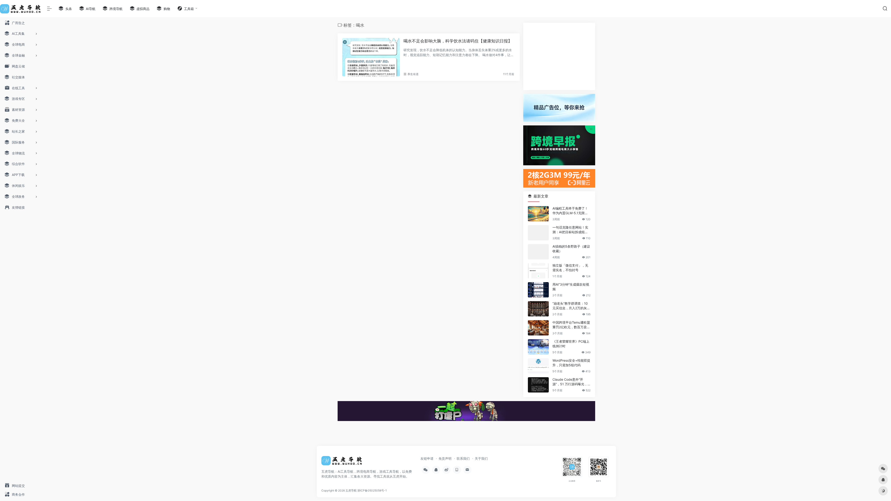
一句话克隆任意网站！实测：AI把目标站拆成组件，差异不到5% (570, 229)
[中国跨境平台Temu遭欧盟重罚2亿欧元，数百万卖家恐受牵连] (538, 327)
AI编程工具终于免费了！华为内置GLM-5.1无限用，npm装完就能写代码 (570, 210)
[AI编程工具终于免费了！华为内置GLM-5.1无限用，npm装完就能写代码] (538, 213)
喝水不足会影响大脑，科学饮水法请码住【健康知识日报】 (458, 40)
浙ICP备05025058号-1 (372, 490)
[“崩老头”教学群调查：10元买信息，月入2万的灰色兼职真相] (538, 308)
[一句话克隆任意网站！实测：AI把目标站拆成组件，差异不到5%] (538, 232)
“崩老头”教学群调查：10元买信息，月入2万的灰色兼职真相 (571, 305)
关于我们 (481, 458)
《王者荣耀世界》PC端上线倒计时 (570, 343)
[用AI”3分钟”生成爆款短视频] (538, 289)
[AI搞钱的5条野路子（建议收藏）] (538, 251)
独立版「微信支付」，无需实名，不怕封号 (570, 267)
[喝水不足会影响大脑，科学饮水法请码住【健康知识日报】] (371, 57)
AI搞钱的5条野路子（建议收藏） (571, 248)
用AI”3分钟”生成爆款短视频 (570, 286)
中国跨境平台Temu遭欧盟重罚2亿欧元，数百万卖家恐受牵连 (571, 324)
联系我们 (463, 458)
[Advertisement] (559, 56)
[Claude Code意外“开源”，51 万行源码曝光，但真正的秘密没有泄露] (538, 385)
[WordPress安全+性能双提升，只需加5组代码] (538, 365)
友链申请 (426, 458)
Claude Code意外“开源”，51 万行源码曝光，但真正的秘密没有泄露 (570, 381)
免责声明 (445, 458)
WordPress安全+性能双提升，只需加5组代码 (571, 362)
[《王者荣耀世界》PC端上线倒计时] (538, 346)
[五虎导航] (342, 462)
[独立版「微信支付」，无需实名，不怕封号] (538, 270)
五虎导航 (351, 490)
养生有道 (413, 74)
